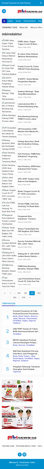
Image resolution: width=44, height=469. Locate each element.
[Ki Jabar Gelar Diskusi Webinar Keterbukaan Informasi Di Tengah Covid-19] (9, 57)
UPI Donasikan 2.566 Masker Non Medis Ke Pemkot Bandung (28, 131)
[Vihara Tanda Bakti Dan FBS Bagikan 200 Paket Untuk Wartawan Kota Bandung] (9, 231)
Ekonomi (34, 316)
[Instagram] (24, 455)
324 (14, 297)
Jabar (10, 21)
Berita (15, 316)
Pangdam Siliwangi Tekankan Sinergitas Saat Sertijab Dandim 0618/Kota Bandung (26, 369)
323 (38, 293)
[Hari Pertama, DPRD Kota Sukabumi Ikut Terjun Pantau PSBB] (9, 169)
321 (25, 293)
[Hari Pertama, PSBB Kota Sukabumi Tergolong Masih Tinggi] (9, 156)
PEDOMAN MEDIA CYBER (26, 446)
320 (19, 293)
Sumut (18, 21)
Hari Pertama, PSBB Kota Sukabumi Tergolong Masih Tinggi (29, 156)
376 (23, 297)
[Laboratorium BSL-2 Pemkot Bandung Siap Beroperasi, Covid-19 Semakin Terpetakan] (9, 106)
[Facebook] (20, 455)
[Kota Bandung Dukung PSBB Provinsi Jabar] (9, 119)
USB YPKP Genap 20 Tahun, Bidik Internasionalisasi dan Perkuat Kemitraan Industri (25, 331)
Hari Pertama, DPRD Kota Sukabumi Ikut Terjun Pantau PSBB (29, 169)
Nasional (21, 318)
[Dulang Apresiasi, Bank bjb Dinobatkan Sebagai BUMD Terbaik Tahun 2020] (9, 144)
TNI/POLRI (17, 372)
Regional (32, 321)
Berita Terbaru (24, 316)
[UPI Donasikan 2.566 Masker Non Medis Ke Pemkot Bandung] (9, 131)
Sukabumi (17, 323)
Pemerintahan (30, 21)
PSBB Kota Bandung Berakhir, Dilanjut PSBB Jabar (28, 268)
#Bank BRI (24, 27)
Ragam (25, 321)
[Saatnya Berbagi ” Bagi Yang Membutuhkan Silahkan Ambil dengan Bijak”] (9, 94)
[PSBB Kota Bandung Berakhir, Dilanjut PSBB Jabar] (9, 269)
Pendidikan (17, 321)
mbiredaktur (12, 34)
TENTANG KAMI (8, 446)
